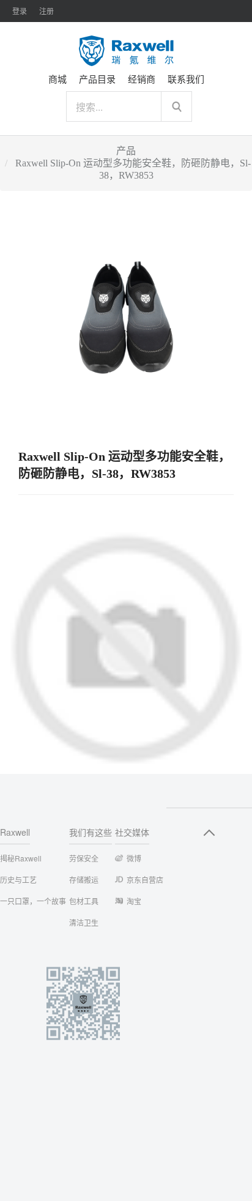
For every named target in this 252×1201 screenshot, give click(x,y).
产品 (126, 151)
